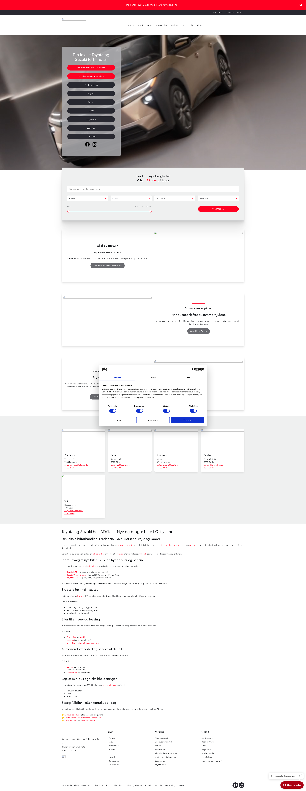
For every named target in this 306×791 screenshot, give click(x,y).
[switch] (139, 411)
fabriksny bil (98, 554)
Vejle (67, 501)
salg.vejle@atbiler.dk (73, 510)
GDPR (181, 785)
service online (88, 720)
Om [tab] (188, 377)
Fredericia (70, 455)
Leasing (70, 640)
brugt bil (119, 554)
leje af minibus (109, 685)
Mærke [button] (72, 198)
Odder (207, 455)
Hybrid (112, 757)
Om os (205, 745)
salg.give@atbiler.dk (120, 465)
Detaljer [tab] (153, 377)
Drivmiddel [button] (161, 198)
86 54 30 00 (209, 468)
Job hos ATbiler (208, 753)
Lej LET (221, 12)
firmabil (142, 554)
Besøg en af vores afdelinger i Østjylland (82, 717)
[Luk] (300, 5)
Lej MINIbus (230, 12)
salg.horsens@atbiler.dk (168, 465)
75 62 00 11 (162, 468)
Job (214, 12)
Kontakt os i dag (71, 715)
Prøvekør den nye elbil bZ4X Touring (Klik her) (152, 4)
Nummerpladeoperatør (212, 761)
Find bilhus (114, 765)
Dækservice (72, 672)
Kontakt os (240, 12)
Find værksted (161, 738)
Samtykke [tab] (117, 377)
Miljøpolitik (207, 749)
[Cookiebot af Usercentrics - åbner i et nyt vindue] (193, 369)
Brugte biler (161, 25)
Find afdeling (196, 25)
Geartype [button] (203, 198)
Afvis (119, 420)
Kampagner (114, 761)
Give (113, 455)
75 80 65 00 (69, 513)
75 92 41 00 (69, 468)
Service (70, 667)
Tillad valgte (153, 420)
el (83, 566)
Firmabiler (71, 637)
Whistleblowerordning (165, 785)
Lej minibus (207, 757)
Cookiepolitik (117, 785)
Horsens (162, 455)
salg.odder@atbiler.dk (214, 465)
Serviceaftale (161, 761)
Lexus (150, 25)
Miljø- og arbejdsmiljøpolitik (138, 785)
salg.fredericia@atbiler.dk (76, 465)
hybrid (92, 566)
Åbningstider (207, 738)
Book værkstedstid (163, 742)
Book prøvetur (70, 720)
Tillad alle (187, 420)
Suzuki (141, 25)
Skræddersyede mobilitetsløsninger (83, 643)
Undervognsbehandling (166, 757)
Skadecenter (160, 749)
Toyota (131, 25)
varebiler (83, 637)
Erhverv (112, 749)
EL (110, 753)
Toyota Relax (160, 765)
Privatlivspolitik (100, 785)
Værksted (175, 25)
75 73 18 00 (116, 468)
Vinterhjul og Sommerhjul (166, 753)
